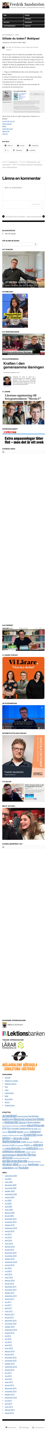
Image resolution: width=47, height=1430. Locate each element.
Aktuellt (7, 1077)
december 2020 (10, 1185)
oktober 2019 (9, 1225)
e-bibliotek (23, 1125)
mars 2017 (9, 1311)
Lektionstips (9, 1093)
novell (11, 1145)
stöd (15, 1164)
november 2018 (10, 1256)
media (23, 1141)
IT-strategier (10, 1135)
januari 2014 (9, 1413)
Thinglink (41, 1165)
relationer (19, 1151)
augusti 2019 (9, 1231)
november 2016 (10, 1323)
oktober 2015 (9, 1363)
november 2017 (10, 1289)
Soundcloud (22, 1158)
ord (16, 1145)
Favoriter (28, 22)
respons (33, 1152)
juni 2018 (8, 1268)
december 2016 (10, 1320)
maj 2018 (8, 1271)
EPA (4, 1128)
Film (6, 1087)
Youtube (23, 1167)
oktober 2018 (9, 1259)
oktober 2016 (9, 1326)
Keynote (16, 1135)
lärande (17, 1138)
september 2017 (11, 1296)
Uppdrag (28, 19)
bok (3, 1122)
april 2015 (8, 1379)
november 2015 (10, 1360)
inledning (35, 1131)
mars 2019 (9, 1243)
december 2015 (10, 1357)
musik (36, 1141)
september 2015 (11, 1366)
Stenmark (31, 1161)
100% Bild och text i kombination (15, 216)
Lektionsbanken (9, 26)
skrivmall (7, 1157)
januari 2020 (9, 1215)
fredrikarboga (13, 162)
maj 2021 (8, 1179)
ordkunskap (20, 1145)
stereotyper (38, 1161)
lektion (6, 1138)
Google (12, 1131)
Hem (5, 15)
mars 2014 (9, 1406)
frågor (39, 1129)
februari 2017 (9, 1314)
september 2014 (11, 1397)
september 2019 (11, 1228)
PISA (31, 1145)
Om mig (27, 15)
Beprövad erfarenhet (25, 1119)
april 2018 (8, 1274)
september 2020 (11, 1194)
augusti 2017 (9, 1299)
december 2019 (10, 1219)
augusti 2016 (9, 1333)
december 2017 (10, 1286)
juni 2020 (8, 1200)
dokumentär (15, 1126)
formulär (34, 1128)
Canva (21, 1122)
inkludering (27, 1132)
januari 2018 (9, 1283)
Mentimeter (29, 1142)
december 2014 (10, 1388)
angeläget (23, 164)
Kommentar (36, 204)
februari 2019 (9, 1246)
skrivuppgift (16, 1158)
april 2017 (8, 1308)
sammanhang (9, 1154)
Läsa (38, 162)
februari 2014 (9, 1410)
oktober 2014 (9, 1394)
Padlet (27, 1145)
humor (20, 1131)
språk (27, 1158)
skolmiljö (22, 1154)
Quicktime (41, 1148)
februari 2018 (9, 1280)
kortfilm (21, 1135)
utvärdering (8, 1167)
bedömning (7, 1119)
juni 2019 (8, 1234)
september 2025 (11, 1175)
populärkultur (13, 1148)
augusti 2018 (9, 1265)
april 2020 (8, 1206)
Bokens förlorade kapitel (34, 216)
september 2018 (11, 1262)
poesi (3, 1148)
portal (23, 1148)
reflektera (8, 1151)
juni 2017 (8, 1302)
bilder (40, 1119)
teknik (20, 1165)
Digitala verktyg (31, 162)
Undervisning (6, 164)
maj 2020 (8, 1203)
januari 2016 (9, 1354)
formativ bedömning (21, 1128)
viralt (16, 1167)
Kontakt (28, 26)
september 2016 (11, 1329)
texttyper (33, 1164)
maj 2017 (8, 1305)
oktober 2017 (9, 1292)
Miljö (6, 1096)
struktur (7, 1164)
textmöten (25, 1165)
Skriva (7, 1102)
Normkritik (9, 1099)
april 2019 (8, 1240)
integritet (4, 1135)
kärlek (40, 1134)
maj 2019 (8, 1237)
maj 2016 (8, 1342)
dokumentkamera (7, 1126)
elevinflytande (38, 164)
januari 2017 (9, 1317)
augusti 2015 (9, 1370)
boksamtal (29, 164)
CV (4, 19)
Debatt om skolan (11, 1080)
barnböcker (34, 1116)
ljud (12, 1138)
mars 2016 (9, 1348)
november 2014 (10, 1391)
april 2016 (8, 1345)
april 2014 (8, 1403)
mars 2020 (9, 1209)
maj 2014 (8, 1400)
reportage (28, 1152)
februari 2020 (9, 1212)
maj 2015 (8, 1376)
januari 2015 (9, 1385)
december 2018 (10, 1252)
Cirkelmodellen (33, 1122)
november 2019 (10, 1222)
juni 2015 (8, 1373)
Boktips (6, 22)
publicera (32, 1148)
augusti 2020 (9, 1197)
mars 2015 (9, 1382)
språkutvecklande (11, 167)
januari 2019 (9, 1249)
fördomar (4, 1132)
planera (38, 1144)
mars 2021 (9, 1182)
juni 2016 (8, 1339)
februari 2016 (9, 1351)
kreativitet (30, 1134)
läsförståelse (11, 1141)
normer (41, 1142)
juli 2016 (8, 1336)
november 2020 (10, 1188)
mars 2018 (9, 1277)
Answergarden (22, 1116)
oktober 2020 (9, 1191)
